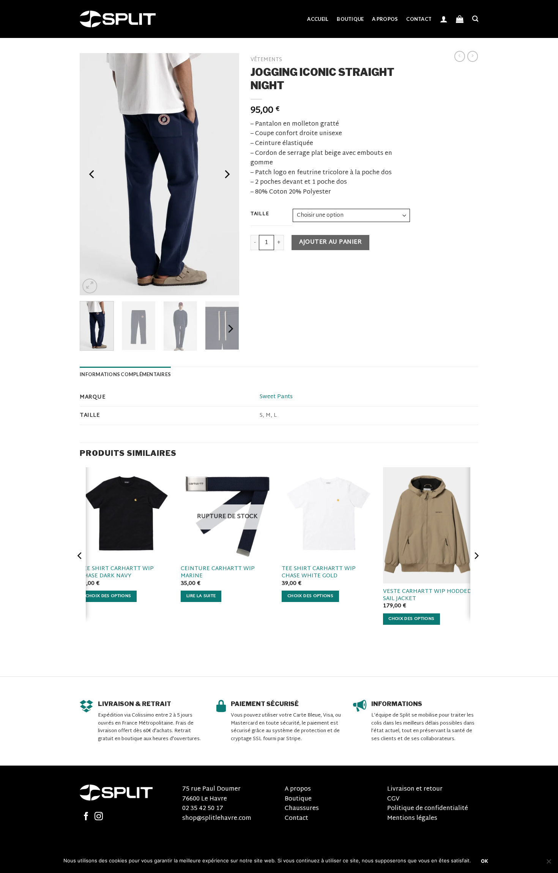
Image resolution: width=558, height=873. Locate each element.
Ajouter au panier (330, 242)
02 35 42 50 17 (202, 808)
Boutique (350, 19)
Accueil (317, 19)
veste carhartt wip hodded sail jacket (427, 595)
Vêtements (266, 60)
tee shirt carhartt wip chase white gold (319, 573)
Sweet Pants (276, 397)
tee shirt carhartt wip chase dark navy (117, 573)
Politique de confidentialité (427, 808)
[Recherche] (475, 18)
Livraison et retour (415, 789)
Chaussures (302, 808)
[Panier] (459, 19)
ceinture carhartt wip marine (218, 573)
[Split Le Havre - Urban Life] (118, 19)
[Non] (548, 863)
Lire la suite (201, 596)
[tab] (125, 374)
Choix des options (108, 596)
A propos (385, 19)
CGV (393, 799)
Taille (260, 214)
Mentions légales (412, 818)
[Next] (226, 174)
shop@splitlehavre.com (216, 818)
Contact (419, 19)
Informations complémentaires (125, 374)
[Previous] (92, 174)
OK (485, 861)
